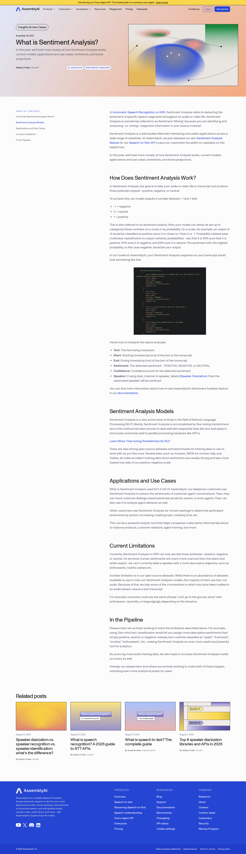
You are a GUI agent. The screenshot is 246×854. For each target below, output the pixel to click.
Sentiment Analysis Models (30, 122)
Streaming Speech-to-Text (130, 807)
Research (204, 797)
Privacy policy (224, 849)
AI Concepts (75, 67)
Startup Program (209, 829)
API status (162, 823)
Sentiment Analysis (98, 67)
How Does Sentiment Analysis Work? (35, 116)
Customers (205, 818)
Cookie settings (165, 829)
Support (161, 802)
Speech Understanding (128, 813)
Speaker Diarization (193, 376)
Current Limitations (26, 134)
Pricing (118, 829)
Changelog (163, 818)
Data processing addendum (168, 849)
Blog (159, 797)
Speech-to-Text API (142, 143)
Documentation (165, 807)
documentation (128, 393)
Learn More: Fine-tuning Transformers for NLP (140, 441)
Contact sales (207, 813)
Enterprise (120, 823)
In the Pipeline (23, 140)
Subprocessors (190, 849)
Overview (120, 797)
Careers (203, 807)
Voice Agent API (123, 818)
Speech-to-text (123, 802)
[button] (49, 9)
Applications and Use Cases (30, 128)
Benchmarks (164, 813)
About (202, 802)
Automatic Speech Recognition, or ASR (139, 112)
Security (204, 823)
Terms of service (207, 849)
